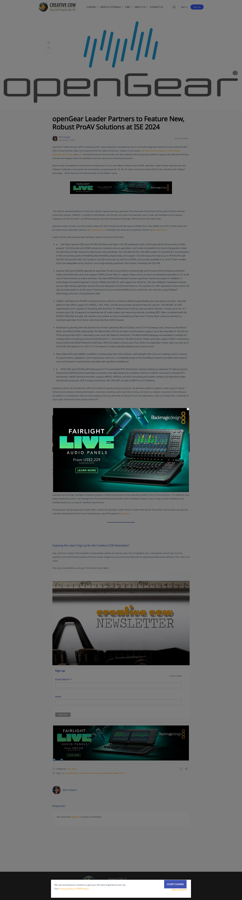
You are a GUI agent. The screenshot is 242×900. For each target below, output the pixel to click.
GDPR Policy (82, 888)
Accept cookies (175, 884)
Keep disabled (179, 889)
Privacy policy (66, 888)
